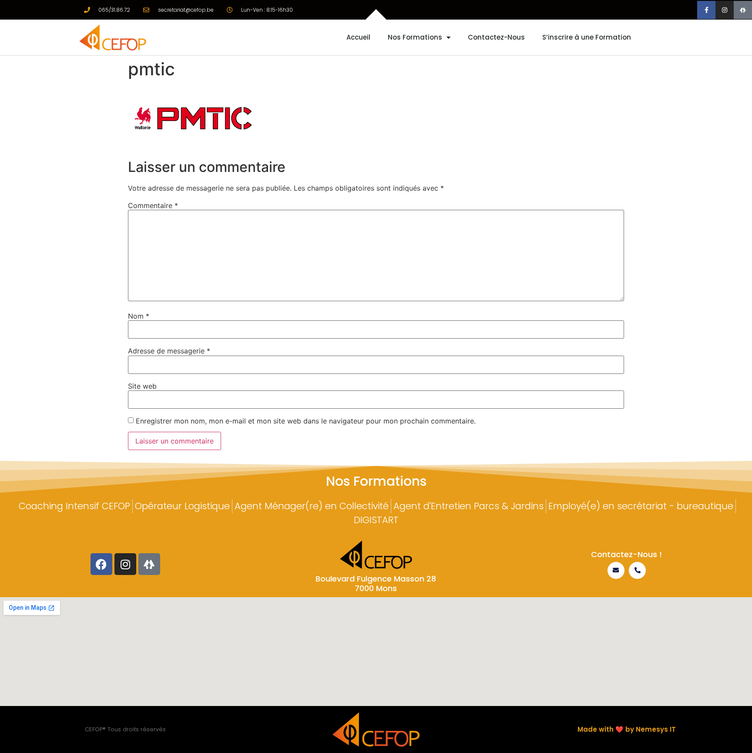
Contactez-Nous (496, 37)
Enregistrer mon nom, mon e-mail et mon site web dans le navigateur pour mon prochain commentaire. (306, 420)
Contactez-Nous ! (626, 554)
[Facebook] (101, 564)
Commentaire (153, 205)
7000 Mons (376, 588)
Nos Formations (415, 37)
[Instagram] (724, 10)
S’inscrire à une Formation (586, 37)
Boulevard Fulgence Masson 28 (376, 578)
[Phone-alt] (637, 570)
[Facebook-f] (706, 10)
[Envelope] (616, 570)
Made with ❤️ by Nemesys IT (626, 729)
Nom (138, 316)
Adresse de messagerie (169, 350)
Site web (142, 386)
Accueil (358, 37)
